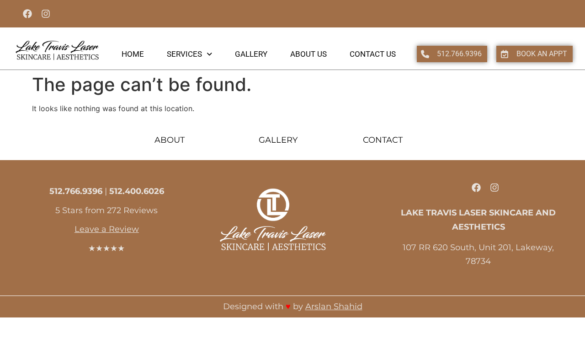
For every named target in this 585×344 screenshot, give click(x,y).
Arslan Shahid (333, 306)
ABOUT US (308, 54)
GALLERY (251, 54)
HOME (133, 54)
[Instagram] (46, 14)
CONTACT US (373, 54)
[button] (189, 54)
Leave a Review (106, 229)
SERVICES (184, 54)
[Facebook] (27, 14)
